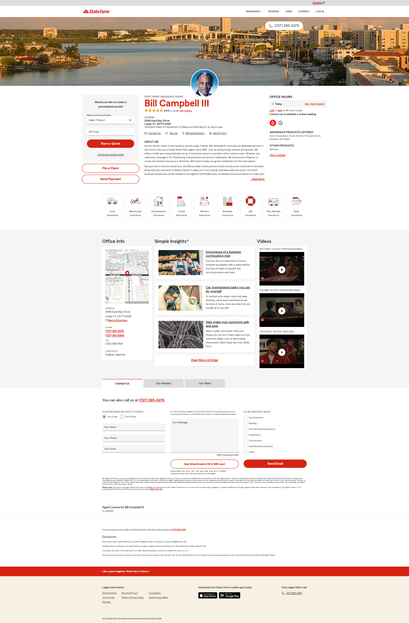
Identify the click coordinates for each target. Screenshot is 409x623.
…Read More (258, 179)
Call (272, 110)
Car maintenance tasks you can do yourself (228, 289)
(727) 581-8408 (114, 335)
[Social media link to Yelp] (273, 123)
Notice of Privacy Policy (133, 597)
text (280, 110)
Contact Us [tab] (122, 383)
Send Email (275, 463)
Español (317, 3)
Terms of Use (108, 597)
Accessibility (155, 593)
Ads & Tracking (109, 593)
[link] (97, 11)
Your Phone (130, 417)
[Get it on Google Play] (229, 595)
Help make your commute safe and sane (227, 324)
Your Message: (180, 422)
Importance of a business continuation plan (223, 253)
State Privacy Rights (158, 597)
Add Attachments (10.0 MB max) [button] (204, 464)
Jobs (288, 11)
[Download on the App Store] (207, 595)
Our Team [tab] (205, 383)
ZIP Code (94, 132)
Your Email (112, 417)
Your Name (110, 427)
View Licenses (278, 155)
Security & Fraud (130, 593)
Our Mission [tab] (163, 383)
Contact (303, 11)
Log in (320, 11)
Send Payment (110, 179)
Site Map (106, 602)
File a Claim (110, 168)
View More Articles (204, 360)
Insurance (253, 11)
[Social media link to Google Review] (280, 123)
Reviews (273, 11)
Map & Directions (117, 320)
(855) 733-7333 (156, 489)
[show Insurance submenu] (261, 11)
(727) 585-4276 (114, 330)
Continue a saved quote (111, 154)
